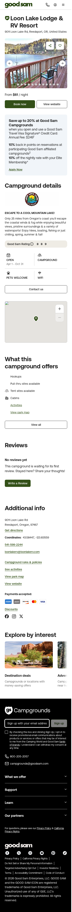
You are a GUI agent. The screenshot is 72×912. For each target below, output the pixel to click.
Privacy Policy (44, 828)
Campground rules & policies (23, 562)
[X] (21, 616)
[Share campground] (50, 46)
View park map (19, 412)
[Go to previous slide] (9, 63)
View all (36, 424)
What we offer (15, 777)
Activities (16, 405)
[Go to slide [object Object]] (14, 84)
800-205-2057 (19, 756)
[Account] (55, 5)
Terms (8, 873)
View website (51, 104)
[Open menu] (63, 5)
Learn (9, 802)
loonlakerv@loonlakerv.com (22, 551)
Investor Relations (49, 868)
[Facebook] (7, 616)
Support (11, 789)
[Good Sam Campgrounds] (27, 711)
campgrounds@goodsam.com (29, 763)
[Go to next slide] (62, 63)
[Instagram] (14, 616)
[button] (15, 170)
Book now (20, 104)
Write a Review (17, 483)
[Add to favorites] (60, 46)
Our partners (14, 815)
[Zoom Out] (59, 317)
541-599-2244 (14, 544)
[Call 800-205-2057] (47, 5)
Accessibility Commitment (28, 873)
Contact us (36, 289)
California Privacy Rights (35, 858)
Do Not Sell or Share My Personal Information (28, 863)
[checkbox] (6, 732)
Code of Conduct (55, 873)
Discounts (11, 609)
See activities (13, 569)
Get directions (14, 530)
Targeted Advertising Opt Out (20, 868)
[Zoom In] (59, 308)
